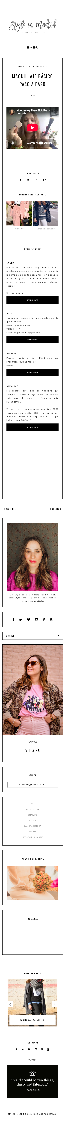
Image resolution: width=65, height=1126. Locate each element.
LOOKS (32, 820)
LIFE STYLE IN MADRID (32, 837)
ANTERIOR (55, 508)
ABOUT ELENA (32, 809)
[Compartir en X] (28, 180)
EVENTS (32, 832)
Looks (32, 95)
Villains (32, 750)
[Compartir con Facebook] (20, 180)
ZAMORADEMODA (32, 826)
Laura (10, 263)
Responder (32, 300)
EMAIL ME (32, 815)
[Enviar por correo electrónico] (44, 180)
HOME (32, 804)
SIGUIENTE (10, 508)
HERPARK (53, 1114)
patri (9, 313)
